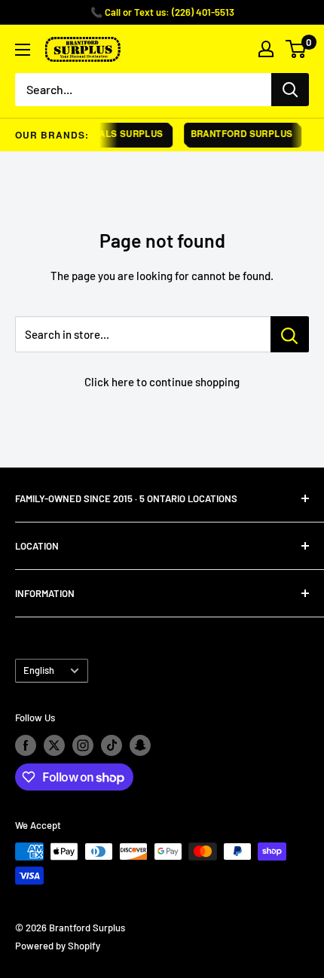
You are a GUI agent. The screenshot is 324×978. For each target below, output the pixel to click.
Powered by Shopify (57, 946)
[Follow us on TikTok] (111, 745)
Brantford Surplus (238, 133)
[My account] (266, 49)
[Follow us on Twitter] (54, 745)
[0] (296, 49)
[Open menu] (22, 50)
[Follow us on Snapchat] (140, 745)
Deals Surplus (121, 133)
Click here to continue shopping (162, 381)
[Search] (290, 89)
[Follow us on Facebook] (25, 745)
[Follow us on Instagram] (82, 745)
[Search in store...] (290, 334)
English (38, 670)
